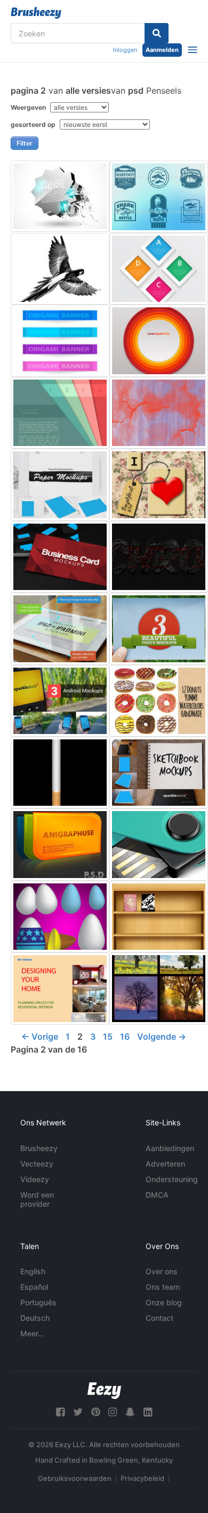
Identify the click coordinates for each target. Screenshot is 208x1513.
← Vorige (39, 1036)
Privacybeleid (142, 1478)
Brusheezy (39, 1148)
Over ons (162, 1271)
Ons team (163, 1286)
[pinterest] (95, 1412)
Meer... (32, 1333)
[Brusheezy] (36, 13)
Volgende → (161, 1036)
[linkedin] (147, 1412)
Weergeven (29, 107)
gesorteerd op (34, 124)
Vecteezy (36, 1163)
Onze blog (164, 1302)
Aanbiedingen (170, 1148)
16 (125, 1036)
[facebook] (60, 1412)
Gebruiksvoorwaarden (74, 1478)
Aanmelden (162, 50)
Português (38, 1302)
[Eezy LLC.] (104, 1390)
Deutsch (35, 1317)
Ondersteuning (172, 1179)
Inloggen (125, 50)
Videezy (34, 1179)
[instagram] (112, 1412)
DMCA (157, 1194)
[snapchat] (130, 1412)
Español (34, 1286)
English (32, 1271)
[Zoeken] (157, 33)
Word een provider (37, 1199)
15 (108, 1036)
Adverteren (165, 1163)
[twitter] (78, 1412)
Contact (159, 1317)
